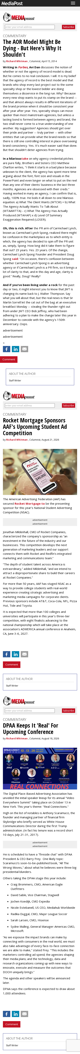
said (15, 259)
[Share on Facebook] (6, 349)
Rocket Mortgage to (30, 503)
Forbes (23, 67)
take (24, 158)
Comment (9, 359)
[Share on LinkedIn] (15, 349)
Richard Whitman (17, 61)
